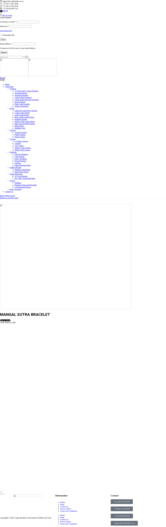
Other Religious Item (23, 165)
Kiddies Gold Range (22, 170)
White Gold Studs (21, 106)
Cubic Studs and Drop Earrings (27, 100)
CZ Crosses (19, 146)
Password (4, 26)
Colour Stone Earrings (23, 97)
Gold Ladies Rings (22, 115)
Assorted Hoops (21, 93)
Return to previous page (9, 198)
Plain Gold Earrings (22, 104)
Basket (2, 78)
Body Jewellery (16, 189)
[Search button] (26, 57)
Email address (6, 44)
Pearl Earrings (20, 102)
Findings (18, 183)
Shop (7, 196)
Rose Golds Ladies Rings (24, 117)
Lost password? (6, 31)
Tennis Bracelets (16, 174)
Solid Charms (20, 137)
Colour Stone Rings (22, 113)
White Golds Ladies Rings (25, 122)
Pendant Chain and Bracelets (26, 185)
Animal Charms (21, 132)
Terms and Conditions (68, 511)
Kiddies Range (15, 167)
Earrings (13, 89)
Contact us (9, 192)
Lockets (18, 163)
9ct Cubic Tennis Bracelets (25, 178)
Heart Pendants (20, 161)
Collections (9, 87)
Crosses (13, 139)
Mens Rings (19, 126)
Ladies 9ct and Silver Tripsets (26, 111)
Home (7, 84)
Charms (13, 130)
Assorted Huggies (21, 95)
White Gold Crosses (22, 150)
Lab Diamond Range (23, 187)
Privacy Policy (65, 509)
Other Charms (20, 135)
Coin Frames (19, 157)
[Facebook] (1, 80)
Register (4, 52)
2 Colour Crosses (21, 141)
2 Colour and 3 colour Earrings (26, 91)
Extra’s (12, 181)
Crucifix (18, 143)
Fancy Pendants (21, 159)
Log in (3, 39)
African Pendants (21, 154)
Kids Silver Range (22, 172)
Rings (12, 108)
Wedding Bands (21, 119)
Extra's (12, 196)
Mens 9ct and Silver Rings (25, 124)
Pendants (13, 152)
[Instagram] (3, 80)
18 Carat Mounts (21, 176)
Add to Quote (5, 320)
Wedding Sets (20, 128)
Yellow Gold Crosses (23, 148)
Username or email (8, 22)
